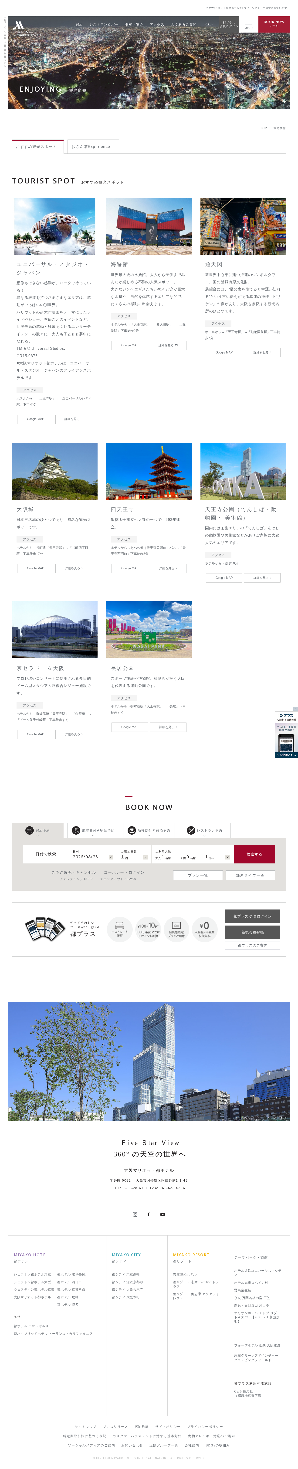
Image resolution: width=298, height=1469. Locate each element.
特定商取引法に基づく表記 (85, 1436)
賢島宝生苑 (242, 1290)
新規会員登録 (252, 932)
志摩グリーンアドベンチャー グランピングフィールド (256, 1358)
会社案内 (192, 1445)
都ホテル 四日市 (69, 1282)
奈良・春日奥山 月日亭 (251, 1305)
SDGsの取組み (218, 1445)
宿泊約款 (142, 1427)
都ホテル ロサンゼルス (31, 1326)
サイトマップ (85, 1427)
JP (208, 24)
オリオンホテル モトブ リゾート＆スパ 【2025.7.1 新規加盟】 (257, 1317)
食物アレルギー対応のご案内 (211, 1436)
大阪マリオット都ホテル (32, 1297)
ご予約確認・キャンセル (73, 872)
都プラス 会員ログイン (253, 916)
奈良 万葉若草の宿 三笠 (252, 1298)
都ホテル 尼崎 (67, 1297)
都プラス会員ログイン (229, 24)
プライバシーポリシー (205, 1427)
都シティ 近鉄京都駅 (127, 1282)
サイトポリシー (168, 1427)
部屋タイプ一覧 (250, 875)
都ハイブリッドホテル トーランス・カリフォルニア (53, 1334)
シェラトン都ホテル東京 (32, 1274)
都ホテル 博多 (67, 1304)
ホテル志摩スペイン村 (251, 1283)
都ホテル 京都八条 (71, 1289)
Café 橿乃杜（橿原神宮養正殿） (249, 1394)
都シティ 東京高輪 (126, 1274)
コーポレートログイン (124, 872)
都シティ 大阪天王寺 (127, 1289)
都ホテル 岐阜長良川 (72, 1274)
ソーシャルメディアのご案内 (91, 1445)
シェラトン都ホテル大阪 (32, 1282)
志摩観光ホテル (185, 1274)
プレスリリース (115, 1427)
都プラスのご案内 (253, 945)
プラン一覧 (198, 875)
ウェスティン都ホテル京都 (34, 1289)
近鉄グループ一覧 (163, 1445)
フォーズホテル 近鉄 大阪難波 (257, 1345)
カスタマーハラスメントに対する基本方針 (147, 1436)
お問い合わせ (132, 1445)
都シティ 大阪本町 (126, 1297)
